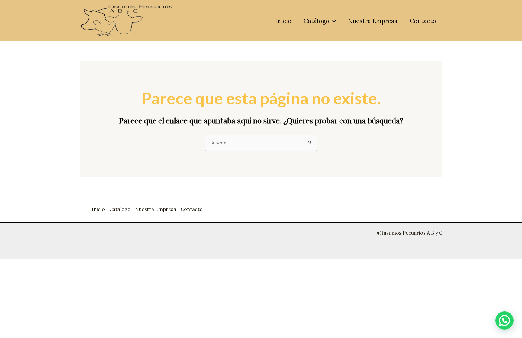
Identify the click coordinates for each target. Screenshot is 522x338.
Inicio (283, 21)
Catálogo (316, 21)
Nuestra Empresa (373, 21)
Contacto (423, 21)
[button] (332, 20)
